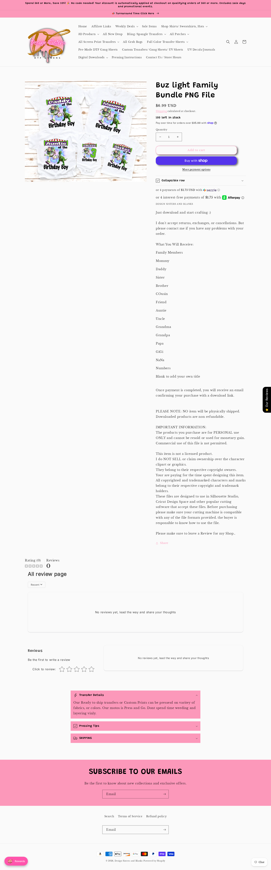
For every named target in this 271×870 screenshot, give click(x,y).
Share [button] (164, 543)
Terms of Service (130, 816)
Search (109, 816)
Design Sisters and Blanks (129, 861)
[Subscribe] (164, 794)
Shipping (161, 111)
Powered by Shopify (154, 861)
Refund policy (156, 816)
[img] (34, 566)
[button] (126, 26)
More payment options (196, 169)
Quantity (161, 129)
